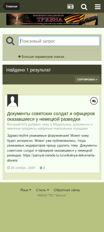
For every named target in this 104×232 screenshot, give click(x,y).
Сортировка (86, 79)
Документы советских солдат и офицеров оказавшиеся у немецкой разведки (51, 116)
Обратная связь (67, 189)
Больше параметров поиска (42, 56)
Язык (24, 189)
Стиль (41, 189)
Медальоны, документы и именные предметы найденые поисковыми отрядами (49, 126)
